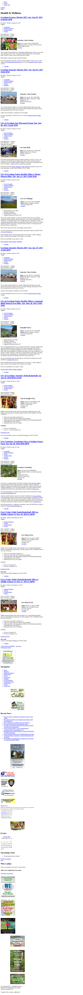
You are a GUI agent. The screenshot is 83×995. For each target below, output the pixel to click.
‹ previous (6, 646)
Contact (6, 684)
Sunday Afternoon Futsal (18, 166)
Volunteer (6, 85)
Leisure (6, 31)
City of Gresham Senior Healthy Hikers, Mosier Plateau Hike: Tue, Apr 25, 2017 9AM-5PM (21, 175)
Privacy (6, 3)
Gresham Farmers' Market (35, 62)
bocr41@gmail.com (7, 232)
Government (7, 677)
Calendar (6, 66)
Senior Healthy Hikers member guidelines (11, 241)
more (2, 860)
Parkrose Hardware (4, 811)
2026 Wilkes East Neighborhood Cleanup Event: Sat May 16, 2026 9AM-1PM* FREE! (18, 739)
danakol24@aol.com (12, 359)
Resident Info (7, 674)
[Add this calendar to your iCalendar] (6, 859)
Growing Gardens (36, 483)
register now (35, 489)
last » (20, 646)
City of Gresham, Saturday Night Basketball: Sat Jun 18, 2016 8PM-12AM (21, 377)
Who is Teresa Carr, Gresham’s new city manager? (17, 722)
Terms (5, 2)
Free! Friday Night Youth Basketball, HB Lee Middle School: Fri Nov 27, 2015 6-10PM (19, 580)
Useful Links (7, 683)
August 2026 (7, 836)
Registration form (5, 432)
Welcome (6, 671)
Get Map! (19, 47)
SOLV (2, 814)
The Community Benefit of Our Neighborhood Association (19, 734)
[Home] (3, 7)
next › (17, 646)
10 (3, 843)
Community (7, 27)
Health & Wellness (8, 28)
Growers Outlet (3, 813)
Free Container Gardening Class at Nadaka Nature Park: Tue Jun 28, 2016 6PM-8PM (22, 442)
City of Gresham (8, 133)
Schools (6, 523)
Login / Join (7, 5)
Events (5, 676)
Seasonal (6, 138)
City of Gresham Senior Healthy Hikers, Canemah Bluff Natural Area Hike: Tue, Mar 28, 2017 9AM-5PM (22, 303)
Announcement (8, 30)
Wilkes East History (9, 673)
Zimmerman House (9, 681)
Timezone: (3, 37)
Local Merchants (8, 680)
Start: (2, 34)
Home (2, 9)
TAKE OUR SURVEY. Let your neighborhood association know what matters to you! (16, 729)
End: (2, 35)
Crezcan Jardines (36, 496)
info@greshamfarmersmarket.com (13, 62)
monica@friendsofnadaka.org (8, 493)
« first (2, 646)
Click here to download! (7, 873)
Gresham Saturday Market (34, 115)
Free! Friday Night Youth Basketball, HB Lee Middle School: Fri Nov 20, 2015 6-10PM (19, 513)
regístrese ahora (37, 501)
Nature (5, 454)
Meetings (6, 679)
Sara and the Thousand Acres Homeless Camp (16, 724)
